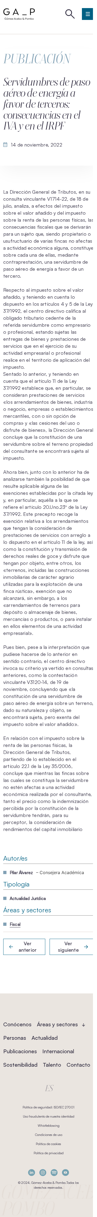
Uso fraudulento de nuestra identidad (48, 1116)
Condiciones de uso (48, 1135)
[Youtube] (65, 1172)
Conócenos (17, 1024)
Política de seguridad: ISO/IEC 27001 (48, 1107)
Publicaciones (20, 1051)
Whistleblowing (49, 1126)
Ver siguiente (68, 946)
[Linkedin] (31, 1172)
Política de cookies (48, 1144)
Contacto (78, 1064)
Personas (14, 1037)
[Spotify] (54, 1172)
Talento (52, 1064)
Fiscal (15, 924)
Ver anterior (28, 946)
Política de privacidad (49, 1153)
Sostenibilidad (20, 1064)
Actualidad (45, 1037)
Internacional (58, 1051)
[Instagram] (42, 1172)
